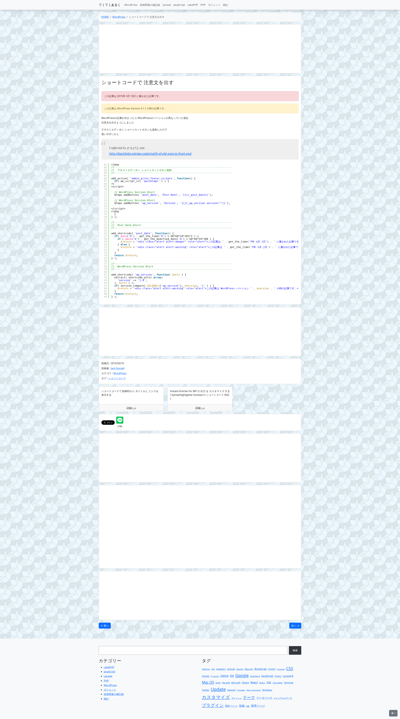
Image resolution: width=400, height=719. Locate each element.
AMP (213, 669)
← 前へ (105, 625)
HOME (105, 17)
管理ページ (258, 706)
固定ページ (231, 706)
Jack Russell (117, 368)
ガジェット (214, 5)
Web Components (254, 690)
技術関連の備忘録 (150, 5)
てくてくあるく (110, 5)
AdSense (206, 669)
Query (245, 682)
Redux (262, 682)
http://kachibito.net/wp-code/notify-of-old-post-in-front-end (150, 153)
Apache (239, 669)
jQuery (278, 676)
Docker (206, 676)
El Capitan (215, 676)
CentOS (271, 669)
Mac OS (208, 682)
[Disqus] (200, 527)
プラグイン (213, 705)
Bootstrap (261, 669)
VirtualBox (241, 690)
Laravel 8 (288, 676)
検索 (295, 650)
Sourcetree (277, 682)
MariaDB (226, 682)
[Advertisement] (195, 49)
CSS (289, 668)
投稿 (242, 706)
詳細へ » (131, 408)
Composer (281, 669)
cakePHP (193, 5)
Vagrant (231, 689)
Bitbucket (249, 669)
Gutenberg (255, 676)
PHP (202, 5)
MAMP (218, 683)
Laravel (166, 5)
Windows (267, 689)
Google (242, 675)
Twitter (205, 689)
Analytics (221, 669)
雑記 (225, 5)
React (254, 682)
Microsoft (235, 682)
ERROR (224, 676)
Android (231, 669)
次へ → (295, 625)
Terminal (288, 682)
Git (232, 676)
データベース (264, 698)
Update (218, 689)
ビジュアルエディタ (283, 698)
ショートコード (117, 378)
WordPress (131, 5)
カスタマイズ (216, 697)
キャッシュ (236, 698)
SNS (269, 682)
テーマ (249, 697)
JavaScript (179, 5)
